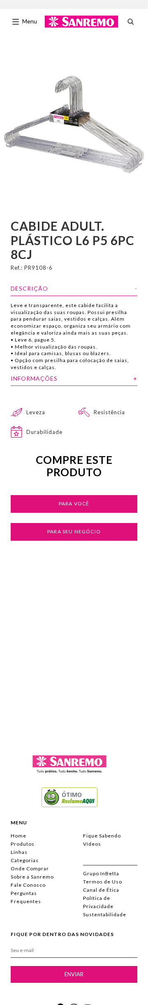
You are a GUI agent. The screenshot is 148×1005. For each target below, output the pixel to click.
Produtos (23, 844)
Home (18, 836)
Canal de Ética (101, 890)
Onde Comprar (30, 868)
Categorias (25, 860)
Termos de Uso (102, 882)
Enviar (74, 974)
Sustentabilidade (104, 914)
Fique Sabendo (102, 836)
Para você (74, 503)
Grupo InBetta (101, 873)
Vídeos (92, 844)
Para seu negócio (74, 531)
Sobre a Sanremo (32, 877)
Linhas (19, 852)
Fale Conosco (28, 885)
